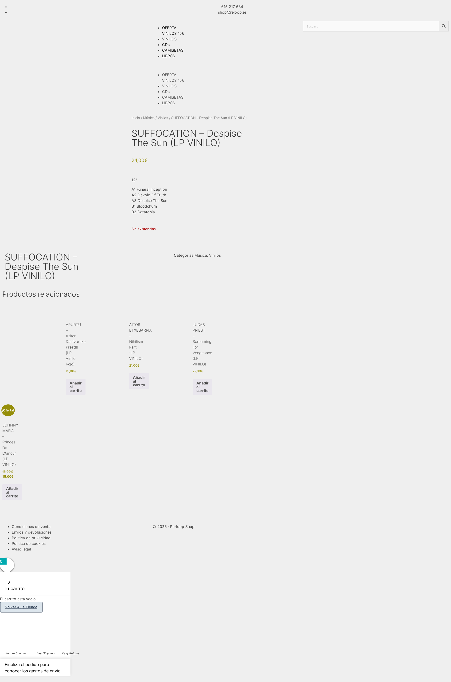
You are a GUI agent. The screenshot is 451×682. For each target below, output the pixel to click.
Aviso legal (21, 549)
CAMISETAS (172, 50)
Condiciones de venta (31, 526)
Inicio (136, 118)
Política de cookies (29, 543)
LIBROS (168, 56)
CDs (166, 44)
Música (149, 118)
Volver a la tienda (21, 607)
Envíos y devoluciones (31, 532)
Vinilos (163, 118)
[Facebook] (309, 526)
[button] (225, 65)
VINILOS (169, 39)
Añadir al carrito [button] (76, 387)
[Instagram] (322, 526)
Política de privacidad (31, 537)
